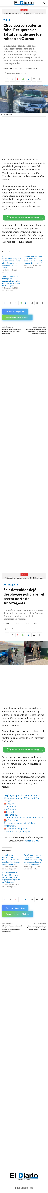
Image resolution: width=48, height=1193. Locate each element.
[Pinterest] (17, 79)
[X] (12, 79)
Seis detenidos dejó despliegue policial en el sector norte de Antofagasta (11, 331)
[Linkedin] (28, 79)
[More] (39, 79)
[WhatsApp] (23, 79)
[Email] (33, 79)
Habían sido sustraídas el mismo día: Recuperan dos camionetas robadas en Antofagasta (36, 331)
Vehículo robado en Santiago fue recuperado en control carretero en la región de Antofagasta (11, 281)
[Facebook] (7, 79)
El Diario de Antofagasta (14, 68)
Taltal (6, 20)
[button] (4, 3)
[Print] (36, 303)
